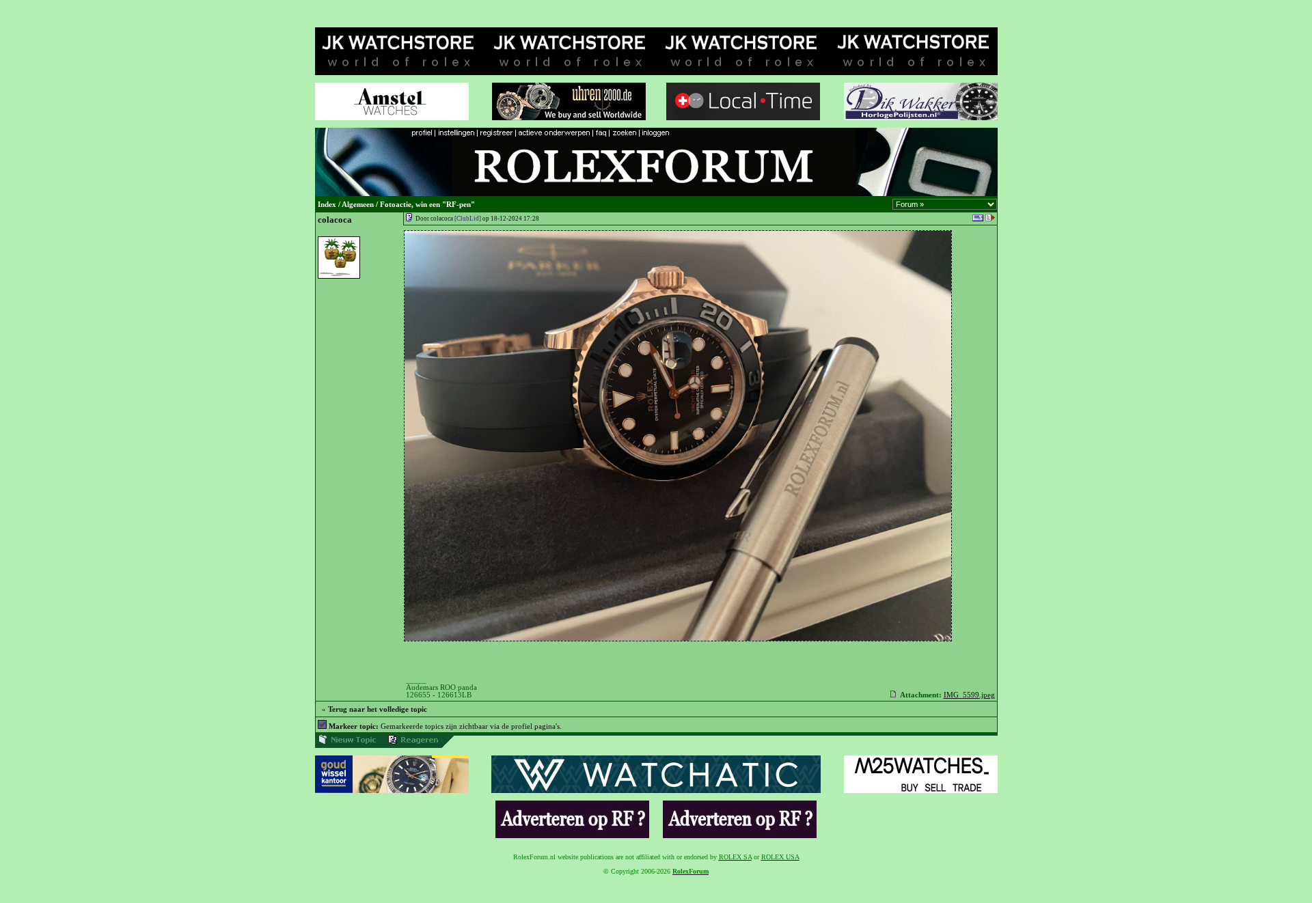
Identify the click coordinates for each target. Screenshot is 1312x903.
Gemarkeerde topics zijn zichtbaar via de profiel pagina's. (445, 726)
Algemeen (358, 204)
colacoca (335, 219)
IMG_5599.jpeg (969, 695)
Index (327, 204)
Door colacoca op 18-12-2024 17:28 (477, 218)
